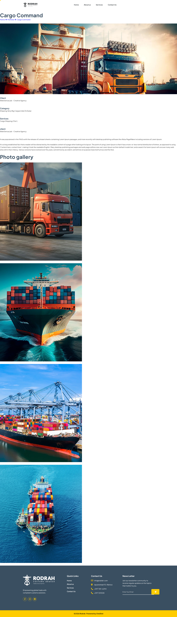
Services (99, 5)
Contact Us (112, 5)
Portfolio (10, 20)
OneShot (99, 614)
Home (76, 5)
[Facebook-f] (25, 599)
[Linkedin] (35, 599)
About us (87, 5)
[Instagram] (30, 599)
